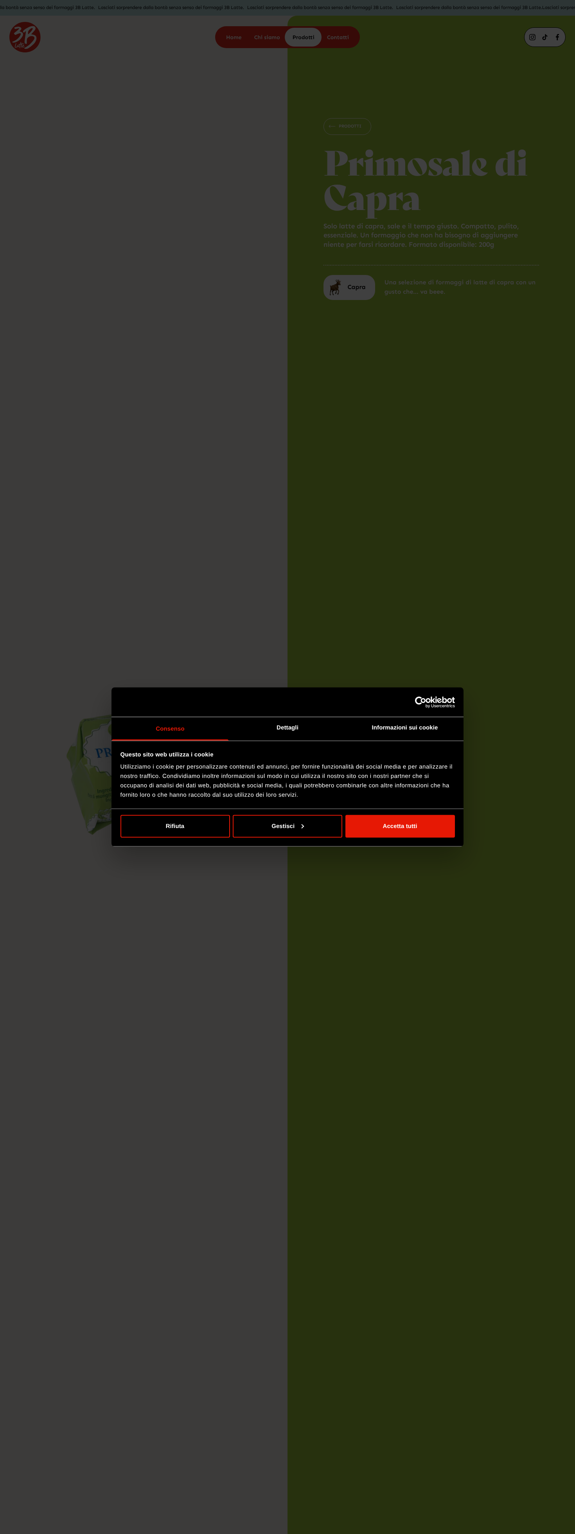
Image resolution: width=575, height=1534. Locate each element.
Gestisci (283, 826)
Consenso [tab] (170, 729)
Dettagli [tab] (287, 727)
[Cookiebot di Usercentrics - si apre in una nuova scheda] (420, 702)
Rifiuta (175, 826)
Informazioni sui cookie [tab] (405, 727)
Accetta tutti (400, 826)
